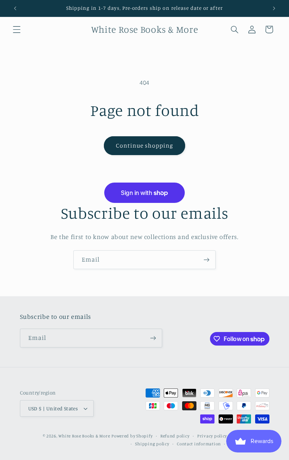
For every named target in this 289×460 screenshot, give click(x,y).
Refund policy (175, 436)
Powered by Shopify (131, 436)
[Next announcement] (274, 8)
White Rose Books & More (84, 436)
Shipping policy (152, 443)
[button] (16, 29)
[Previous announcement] (15, 8)
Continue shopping (144, 145)
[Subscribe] (206, 259)
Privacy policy (212, 436)
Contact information (199, 443)
